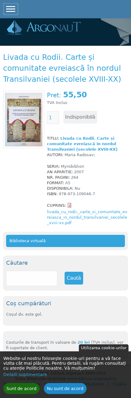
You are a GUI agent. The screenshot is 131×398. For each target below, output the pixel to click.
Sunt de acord (21, 388)
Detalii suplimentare (25, 374)
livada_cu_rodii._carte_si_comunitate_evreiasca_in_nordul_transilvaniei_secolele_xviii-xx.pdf (87, 217)
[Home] (43, 27)
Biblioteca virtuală (27, 240)
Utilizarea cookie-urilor (103, 348)
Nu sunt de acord (65, 388)
